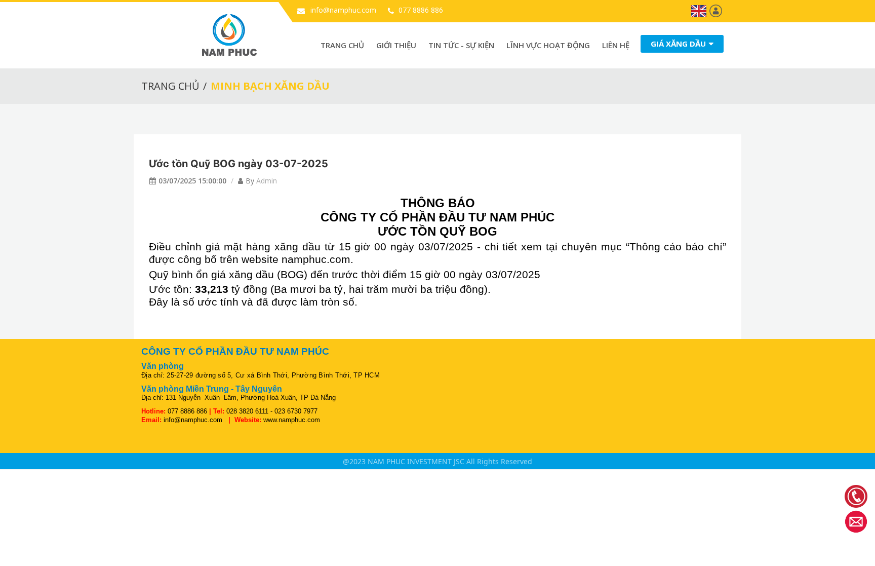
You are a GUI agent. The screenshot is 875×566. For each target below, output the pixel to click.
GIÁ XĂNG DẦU (678, 44)
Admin (266, 180)
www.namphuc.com (291, 420)
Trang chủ (342, 45)
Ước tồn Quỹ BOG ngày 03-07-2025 (238, 164)
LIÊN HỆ (615, 45)
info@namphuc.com (342, 10)
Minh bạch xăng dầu (270, 86)
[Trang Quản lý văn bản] (715, 10)
